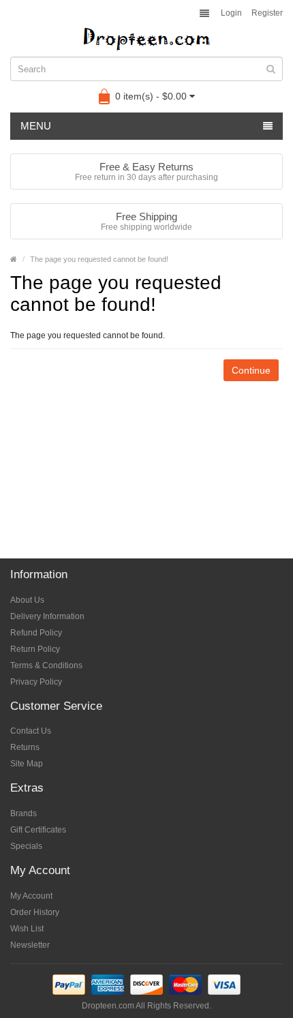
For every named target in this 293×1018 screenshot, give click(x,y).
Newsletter (30, 945)
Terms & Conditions (46, 665)
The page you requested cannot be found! (99, 259)
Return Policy (35, 649)
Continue (251, 370)
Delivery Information (47, 616)
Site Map (26, 763)
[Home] (13, 259)
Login (231, 13)
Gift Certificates (38, 830)
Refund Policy (36, 633)
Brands (23, 813)
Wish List (27, 928)
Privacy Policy (36, 682)
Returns (25, 747)
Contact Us (30, 731)
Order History (34, 912)
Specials (26, 846)
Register (267, 13)
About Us (27, 600)
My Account (31, 896)
